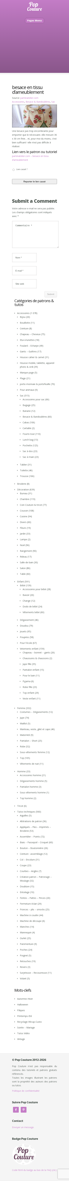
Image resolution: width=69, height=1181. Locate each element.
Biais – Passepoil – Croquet (34, 842)
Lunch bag (28, 439)
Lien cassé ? (21, 169)
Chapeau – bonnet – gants (36, 652)
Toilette (24, 470)
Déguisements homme (32, 780)
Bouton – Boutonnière (31, 848)
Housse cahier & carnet (32, 357)
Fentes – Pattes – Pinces (33, 897)
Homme (21, 771)
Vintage (21, 1039)
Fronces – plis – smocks (32, 909)
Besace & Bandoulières (38, 101)
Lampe (23, 539)
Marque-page (27, 372)
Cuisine (23, 516)
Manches (24, 926)
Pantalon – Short (28, 740)
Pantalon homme (29, 786)
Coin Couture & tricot (31, 504)
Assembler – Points (30, 836)
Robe (22, 746)
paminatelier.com (29, 97)
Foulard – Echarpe (29, 345)
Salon (23, 568)
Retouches (25, 961)
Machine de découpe (31, 920)
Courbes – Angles (29, 871)
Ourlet (23, 938)
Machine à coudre (29, 915)
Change (26, 600)
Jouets (23, 631)
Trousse (24, 476)
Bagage (27, 405)
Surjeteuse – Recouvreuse (33, 972)
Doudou (24, 625)
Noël (22, 545)
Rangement (26, 550)
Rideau (23, 556)
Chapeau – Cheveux (30, 334)
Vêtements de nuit (29, 763)
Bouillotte (25, 322)
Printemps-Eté (24, 1016)
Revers (23, 966)
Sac (53, 101)
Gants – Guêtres (28, 351)
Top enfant (28, 692)
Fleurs (23, 527)
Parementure (27, 943)
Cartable (27, 428)
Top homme (26, 798)
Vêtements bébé (31, 612)
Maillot (23, 723)
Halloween (22, 1004)
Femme (21, 708)
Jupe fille (27, 664)
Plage (23, 378)
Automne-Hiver (25, 998)
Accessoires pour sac (34, 399)
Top (22, 757)
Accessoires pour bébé (34, 589)
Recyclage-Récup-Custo (29, 1021)
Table (23, 573)
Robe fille (27, 687)
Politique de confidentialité (25, 1090)
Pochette (27, 445)
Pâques (21, 1010)
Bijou (22, 316)
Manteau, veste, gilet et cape (35, 729)
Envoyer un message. (23, 1127)
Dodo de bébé (30, 606)
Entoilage (25, 892)
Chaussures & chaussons (36, 658)
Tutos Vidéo (23, 1033)
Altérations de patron (31, 821)
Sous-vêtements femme (32, 752)
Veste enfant (29, 698)
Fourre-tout (29, 433)
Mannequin (25, 932)
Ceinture (24, 328)
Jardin (23, 533)
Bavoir (26, 594)
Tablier (23, 464)
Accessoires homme (30, 775)
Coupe (23, 865)
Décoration (23, 489)
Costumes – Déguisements (34, 711)
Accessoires (18, 101)
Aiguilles (24, 815)
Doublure (25, 886)
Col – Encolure (27, 859)
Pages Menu (34, 20)
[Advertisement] (34, 53)
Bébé (22, 585)
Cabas (26, 422)
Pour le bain (29, 675)
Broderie (21, 483)
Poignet (24, 955)
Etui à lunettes (27, 339)
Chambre (24, 499)
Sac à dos (28, 451)
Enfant (20, 581)
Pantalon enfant (31, 669)
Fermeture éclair (28, 903)
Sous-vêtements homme (33, 792)
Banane (27, 410)
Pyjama (26, 681)
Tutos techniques (26, 811)
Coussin (24, 510)
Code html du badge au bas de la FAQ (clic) (34, 1170)
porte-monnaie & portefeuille (35, 384)
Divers (23, 522)
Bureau (23, 493)
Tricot (20, 805)
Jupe (22, 717)
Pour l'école (26, 642)
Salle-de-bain (26, 562)
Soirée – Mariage (26, 1027)
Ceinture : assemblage (31, 853)
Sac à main (28, 456)
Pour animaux (27, 389)
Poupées (24, 637)
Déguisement (27, 619)
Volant (23, 978)
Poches (24, 949)
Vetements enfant (29, 648)
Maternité (25, 734)
